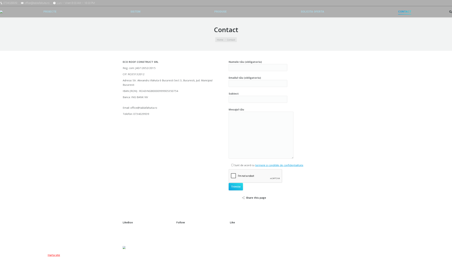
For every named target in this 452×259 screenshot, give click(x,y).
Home (220, 39)
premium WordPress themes (169, 247)
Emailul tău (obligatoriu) (245, 77)
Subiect (234, 93)
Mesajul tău (236, 109)
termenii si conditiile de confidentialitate (279, 165)
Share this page (256, 197)
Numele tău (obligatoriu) (245, 62)
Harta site (54, 255)
